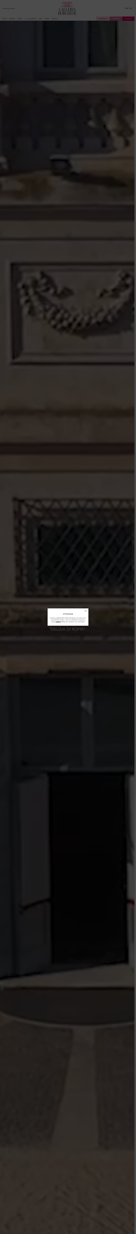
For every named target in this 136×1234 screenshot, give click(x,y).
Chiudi (85, 611)
